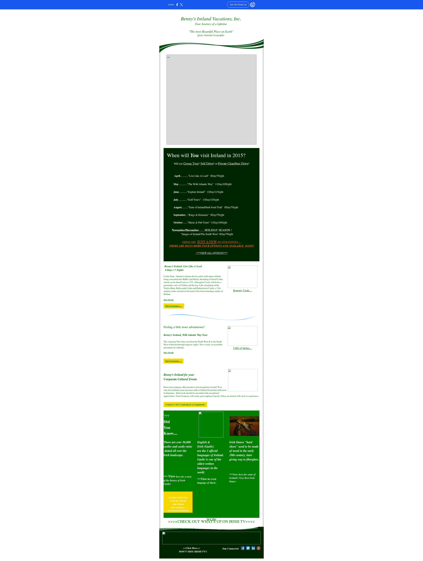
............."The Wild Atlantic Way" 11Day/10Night (202, 184)
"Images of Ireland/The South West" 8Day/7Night (207, 234)
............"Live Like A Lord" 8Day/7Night (199, 175)
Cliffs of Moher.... (242, 348)
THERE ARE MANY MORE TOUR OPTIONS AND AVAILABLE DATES (211, 246)
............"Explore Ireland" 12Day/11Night (198, 192)
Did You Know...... (173, 306)
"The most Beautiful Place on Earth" (211, 33)
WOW (212, 519)
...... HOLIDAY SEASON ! (202, 230)
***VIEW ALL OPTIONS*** (211, 253)
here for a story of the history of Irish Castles (178, 480)
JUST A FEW (207, 241)
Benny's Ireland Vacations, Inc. (211, 18)
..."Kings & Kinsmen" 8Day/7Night (198, 214)
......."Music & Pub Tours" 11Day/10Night (200, 222)
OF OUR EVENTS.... (229, 242)
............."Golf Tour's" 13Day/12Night (196, 199)
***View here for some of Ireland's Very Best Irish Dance (242, 478)
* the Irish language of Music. (207, 480)
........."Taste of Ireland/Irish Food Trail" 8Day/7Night (205, 207)
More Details (168, 300)
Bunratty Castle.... (242, 290)
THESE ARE (189, 242)
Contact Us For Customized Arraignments (185, 404)
